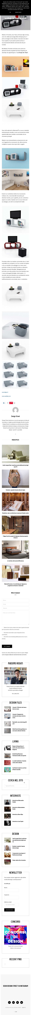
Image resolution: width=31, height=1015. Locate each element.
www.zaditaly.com (6, 396)
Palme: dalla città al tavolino (19, 860)
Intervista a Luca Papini (17, 821)
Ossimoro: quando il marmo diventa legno (15, 490)
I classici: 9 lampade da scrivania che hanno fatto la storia (18, 716)
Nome (5, 887)
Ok (10, 12)
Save (12, 402)
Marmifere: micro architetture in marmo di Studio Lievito (15, 513)
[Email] (14, 403)
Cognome (6, 895)
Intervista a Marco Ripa (17, 814)
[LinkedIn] (21, 1002)
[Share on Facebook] (8, 403)
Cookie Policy (18, 12)
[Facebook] (9, 1002)
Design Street (16, 24)
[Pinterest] (17, 1002)
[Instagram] (13, 1002)
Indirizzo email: (8, 902)
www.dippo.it (5, 392)
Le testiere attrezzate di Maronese (15, 560)
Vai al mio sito (15, 693)
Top (16, 1011)
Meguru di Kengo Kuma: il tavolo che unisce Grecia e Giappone (18, 747)
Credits (24, 1007)
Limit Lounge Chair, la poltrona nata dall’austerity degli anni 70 (19, 840)
